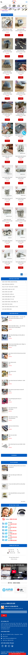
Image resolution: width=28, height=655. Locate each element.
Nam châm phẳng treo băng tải (10, 301)
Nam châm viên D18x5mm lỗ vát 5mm (21, 114)
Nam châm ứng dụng (7, 304)
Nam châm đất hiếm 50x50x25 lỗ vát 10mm (7, 30)
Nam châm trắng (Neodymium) (9, 281)
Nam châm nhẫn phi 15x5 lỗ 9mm (20, 72)
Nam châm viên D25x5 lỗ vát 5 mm (21, 178)
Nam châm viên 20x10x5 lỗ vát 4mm (7, 72)
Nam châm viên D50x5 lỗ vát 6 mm (7, 241)
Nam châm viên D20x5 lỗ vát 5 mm (21, 199)
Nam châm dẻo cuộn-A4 (8, 294)
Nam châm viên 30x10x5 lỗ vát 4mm (20, 51)
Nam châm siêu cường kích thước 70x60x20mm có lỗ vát (20, 136)
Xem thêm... (23, 501)
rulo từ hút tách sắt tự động (10, 286)
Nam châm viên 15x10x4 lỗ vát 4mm (20, 93)
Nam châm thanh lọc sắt (8, 289)
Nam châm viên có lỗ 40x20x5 (7, 157)
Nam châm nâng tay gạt (8, 299)
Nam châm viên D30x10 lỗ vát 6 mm (20, 157)
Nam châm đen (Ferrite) (8, 284)
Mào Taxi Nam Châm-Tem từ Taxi (10, 306)
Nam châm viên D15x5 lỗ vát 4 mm (21, 241)
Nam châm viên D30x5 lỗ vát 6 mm (7, 178)
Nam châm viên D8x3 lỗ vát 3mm (7, 114)
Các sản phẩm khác (7, 309)
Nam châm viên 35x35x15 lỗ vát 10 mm (20, 220)
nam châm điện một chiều (8, 296)
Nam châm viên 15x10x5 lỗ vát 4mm (7, 93)
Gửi (4, 615)
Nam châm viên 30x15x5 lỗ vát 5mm (7, 51)
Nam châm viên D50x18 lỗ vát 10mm (7, 135)
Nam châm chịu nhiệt (7, 291)
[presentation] (1, 8)
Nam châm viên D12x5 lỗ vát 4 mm (21, 262)
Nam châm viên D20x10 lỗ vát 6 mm (7, 199)
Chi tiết (7, 35)
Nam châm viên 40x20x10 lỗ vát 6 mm (7, 220)
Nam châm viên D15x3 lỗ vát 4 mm (7, 262)
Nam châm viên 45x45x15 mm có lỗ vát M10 (20, 31)
